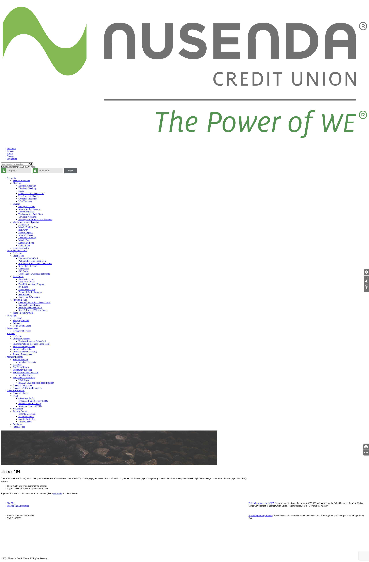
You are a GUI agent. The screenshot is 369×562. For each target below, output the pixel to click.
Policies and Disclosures (18, 506)
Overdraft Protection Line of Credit (34, 302)
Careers (10, 151)
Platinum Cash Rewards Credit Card (35, 263)
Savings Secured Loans (29, 305)
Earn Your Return (21, 367)
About (10, 153)
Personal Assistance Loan (30, 307)
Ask (30, 164)
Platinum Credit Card (28, 258)
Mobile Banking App (28, 227)
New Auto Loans (26, 279)
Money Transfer (25, 235)
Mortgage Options (21, 320)
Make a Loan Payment (23, 313)
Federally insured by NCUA (261, 503)
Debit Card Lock (26, 243)
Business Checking (21, 338)
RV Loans (23, 287)
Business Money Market (24, 346)
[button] (366, 291)
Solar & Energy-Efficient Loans (32, 310)
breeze (21, 191)
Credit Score (24, 245)
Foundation (12, 159)
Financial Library (20, 393)
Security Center (20, 411)
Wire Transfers (25, 201)
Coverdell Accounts (27, 217)
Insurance (17, 364)
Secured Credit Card (27, 266)
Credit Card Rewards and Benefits (34, 274)
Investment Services (22, 331)
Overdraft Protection (27, 198)
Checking (17, 183)
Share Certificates (26, 211)
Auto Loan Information (29, 297)
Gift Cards (23, 271)
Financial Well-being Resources (27, 388)
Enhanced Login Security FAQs (33, 401)
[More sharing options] (366, 452)
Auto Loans (18, 276)
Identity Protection (26, 419)
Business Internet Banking (25, 351)
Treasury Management (23, 354)
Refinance (17, 323)
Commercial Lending (22, 349)
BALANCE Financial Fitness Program (36, 383)
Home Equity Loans (22, 325)
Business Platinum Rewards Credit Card (31, 344)
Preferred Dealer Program (30, 292)
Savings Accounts (26, 206)
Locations (11, 148)
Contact (10, 156)
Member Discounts (27, 362)
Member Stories (25, 375)
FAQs (15, 395)
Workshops (23, 380)
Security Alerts (25, 421)
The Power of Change (28, 196)
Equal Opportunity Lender (260, 515)
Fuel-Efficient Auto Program (31, 284)
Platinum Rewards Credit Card (32, 261)
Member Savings (20, 359)
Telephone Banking (27, 237)
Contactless (23, 268)
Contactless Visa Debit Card (31, 193)
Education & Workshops (24, 377)
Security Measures (26, 414)
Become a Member (21, 180)
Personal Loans (20, 300)
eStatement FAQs (26, 398)
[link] (366, 447)
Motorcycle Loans (26, 289)
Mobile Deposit (25, 232)
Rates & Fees (19, 427)
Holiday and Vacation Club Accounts (35, 219)
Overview (17, 253)
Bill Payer (23, 230)
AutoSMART (24, 294)
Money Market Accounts (29, 209)
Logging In (23, 224)
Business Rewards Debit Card (32, 341)
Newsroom (18, 408)
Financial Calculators (22, 385)
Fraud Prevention (26, 416)
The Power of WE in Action (25, 372)
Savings (16, 204)
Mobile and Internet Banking (26, 222)
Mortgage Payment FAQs (30, 406)
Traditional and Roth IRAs (30, 214)
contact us (57, 493)
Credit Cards (18, 255)
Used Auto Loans (26, 281)
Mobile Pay (23, 240)
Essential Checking (27, 186)
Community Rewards (22, 370)
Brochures (17, 424)
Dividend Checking (27, 188)
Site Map (11, 503)
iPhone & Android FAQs (29, 403)
